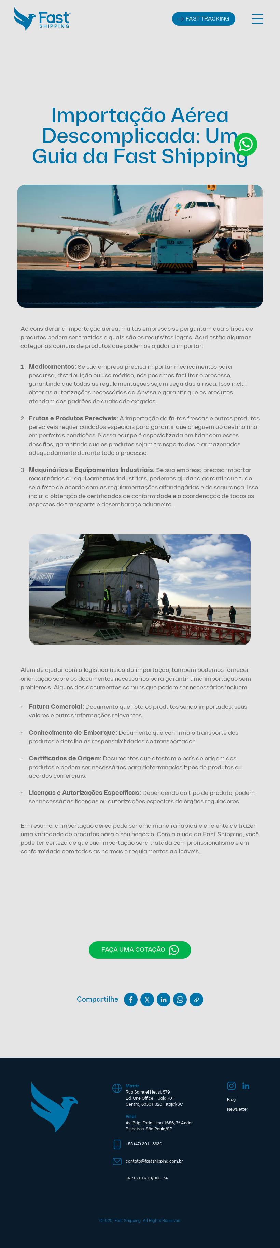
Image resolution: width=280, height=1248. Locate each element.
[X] (147, 999)
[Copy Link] (196, 999)
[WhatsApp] (180, 999)
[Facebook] (131, 999)
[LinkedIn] (163, 999)
